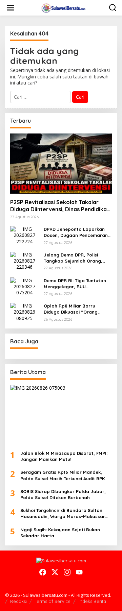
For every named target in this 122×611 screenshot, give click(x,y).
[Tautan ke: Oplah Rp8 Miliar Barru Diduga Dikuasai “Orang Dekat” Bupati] (24, 311)
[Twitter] (54, 572)
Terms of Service (52, 601)
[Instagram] (67, 572)
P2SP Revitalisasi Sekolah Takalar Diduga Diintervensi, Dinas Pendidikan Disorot (60, 206)
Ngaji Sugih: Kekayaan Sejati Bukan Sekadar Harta (60, 532)
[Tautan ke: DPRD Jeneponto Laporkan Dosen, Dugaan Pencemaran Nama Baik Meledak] (24, 234)
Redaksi (18, 601)
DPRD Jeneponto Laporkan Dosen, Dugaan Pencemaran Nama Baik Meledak (76, 232)
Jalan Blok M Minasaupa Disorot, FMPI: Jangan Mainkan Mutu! (63, 456)
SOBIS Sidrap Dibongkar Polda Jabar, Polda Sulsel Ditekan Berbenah (63, 494)
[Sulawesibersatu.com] (62, 7)
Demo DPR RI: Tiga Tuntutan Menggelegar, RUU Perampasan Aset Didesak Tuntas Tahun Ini (75, 284)
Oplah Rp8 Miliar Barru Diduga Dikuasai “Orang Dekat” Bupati (71, 309)
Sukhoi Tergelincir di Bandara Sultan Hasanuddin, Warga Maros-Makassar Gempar (62, 513)
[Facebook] (42, 572)
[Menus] (10, 8)
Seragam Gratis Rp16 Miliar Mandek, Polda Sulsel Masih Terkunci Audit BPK (62, 475)
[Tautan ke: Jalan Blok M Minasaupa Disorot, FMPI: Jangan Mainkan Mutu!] (61, 415)
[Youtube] (79, 572)
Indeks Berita (92, 601)
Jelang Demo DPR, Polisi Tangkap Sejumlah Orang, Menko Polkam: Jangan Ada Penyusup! (75, 258)
